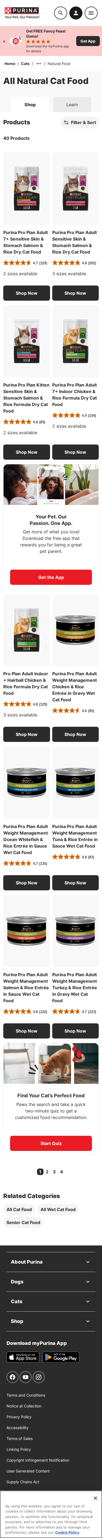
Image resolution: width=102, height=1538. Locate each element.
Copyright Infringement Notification (38, 1460)
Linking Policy (19, 1449)
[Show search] (60, 13)
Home (9, 63)
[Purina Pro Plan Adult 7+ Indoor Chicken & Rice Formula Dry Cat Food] (75, 341)
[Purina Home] (29, 13)
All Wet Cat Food (58, 1209)
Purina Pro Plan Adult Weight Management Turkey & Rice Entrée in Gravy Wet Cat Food (74, 987)
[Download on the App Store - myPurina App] (23, 1357)
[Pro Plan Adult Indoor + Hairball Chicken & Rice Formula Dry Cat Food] (26, 630)
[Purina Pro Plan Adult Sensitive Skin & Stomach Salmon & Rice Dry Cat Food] (75, 188)
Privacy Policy (19, 1416)
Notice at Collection (24, 1406)
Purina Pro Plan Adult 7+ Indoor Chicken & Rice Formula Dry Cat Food (74, 394)
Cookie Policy (67, 1532)
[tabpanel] (51, 678)
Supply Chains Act (23, 1481)
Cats (25, 63)
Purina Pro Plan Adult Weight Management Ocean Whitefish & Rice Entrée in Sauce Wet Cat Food (25, 839)
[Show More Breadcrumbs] (38, 63)
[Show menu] (91, 13)
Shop (17, 1321)
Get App (88, 41)
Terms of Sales (20, 1438)
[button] (26, 293)
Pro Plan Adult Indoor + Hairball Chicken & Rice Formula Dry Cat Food (25, 683)
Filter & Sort (83, 122)
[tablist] (51, 102)
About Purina (27, 1262)
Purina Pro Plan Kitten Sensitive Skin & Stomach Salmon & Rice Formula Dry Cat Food (26, 398)
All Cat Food (19, 1209)
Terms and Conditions (26, 1395)
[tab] (30, 104)
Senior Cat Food (23, 1222)
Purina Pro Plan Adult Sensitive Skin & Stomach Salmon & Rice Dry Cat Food (74, 242)
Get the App (51, 577)
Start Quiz (51, 1143)
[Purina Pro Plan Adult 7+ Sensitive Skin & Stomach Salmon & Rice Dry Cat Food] (26, 188)
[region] (51, 1514)
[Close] (4, 41)
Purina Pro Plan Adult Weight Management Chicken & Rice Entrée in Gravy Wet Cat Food (74, 686)
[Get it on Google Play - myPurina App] (60, 1357)
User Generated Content (28, 1471)
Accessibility (18, 1427)
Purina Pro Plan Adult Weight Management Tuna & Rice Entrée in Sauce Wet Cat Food (75, 836)
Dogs (17, 1281)
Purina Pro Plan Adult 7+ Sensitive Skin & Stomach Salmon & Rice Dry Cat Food (25, 242)
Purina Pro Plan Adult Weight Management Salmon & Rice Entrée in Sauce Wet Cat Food (26, 987)
